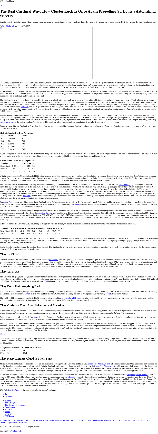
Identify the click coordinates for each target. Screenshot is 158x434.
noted (36, 317)
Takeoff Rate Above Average (98, 364)
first (10, 202)
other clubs (72, 377)
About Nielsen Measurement (103, 420)
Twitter (7, 394)
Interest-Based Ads (83, 420)
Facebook (9, 396)
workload (24, 107)
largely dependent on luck (137, 375)
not (4, 202)
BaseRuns (26, 196)
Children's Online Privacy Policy (62, 420)
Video (7, 412)
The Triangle (10, 403)
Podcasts (8, 409)
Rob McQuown (14, 390)
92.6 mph (26, 294)
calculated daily (125, 185)
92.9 (109, 294)
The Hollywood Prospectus (15, 405)
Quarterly (8, 414)
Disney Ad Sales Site (18, 422)
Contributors (10, 407)
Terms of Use (5, 420)
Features (8, 400)
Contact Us (4, 422)
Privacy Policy (17, 420)
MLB (2, 5)
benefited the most (45, 213)
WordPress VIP (16, 431)
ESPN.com (9, 416)
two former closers (7, 122)
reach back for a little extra (70, 298)
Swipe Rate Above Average (105, 366)
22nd (46, 281)
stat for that (53, 260)
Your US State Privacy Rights (36, 420)
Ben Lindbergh (8, 26)
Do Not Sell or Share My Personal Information (134, 420)
